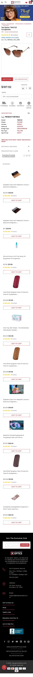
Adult (19, 133)
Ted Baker (6, 25)
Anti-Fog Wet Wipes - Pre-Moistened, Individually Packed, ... (16, 329)
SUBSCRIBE (25, 545)
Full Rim (20, 131)
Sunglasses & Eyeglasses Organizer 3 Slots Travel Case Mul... (15, 508)
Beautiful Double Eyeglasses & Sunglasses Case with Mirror (13, 436)
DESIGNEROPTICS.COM (16, 647)
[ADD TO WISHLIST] (29, 35)
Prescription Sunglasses (23, 23)
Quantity (24, 84)
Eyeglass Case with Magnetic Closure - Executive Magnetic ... (16, 186)
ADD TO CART (16, 200)
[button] (5, 35)
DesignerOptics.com (19, 663)
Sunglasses (10, 23)
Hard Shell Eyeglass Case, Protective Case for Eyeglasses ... (15, 293)
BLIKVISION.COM (16, 655)
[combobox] (6, 2)
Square (19, 122)
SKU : (2, 40)
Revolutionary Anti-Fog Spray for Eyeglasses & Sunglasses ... (14, 257)
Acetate (20, 126)
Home (3, 23)
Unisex (19, 124)
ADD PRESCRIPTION (21, 79)
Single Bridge (22, 128)
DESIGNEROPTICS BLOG (16, 651)
